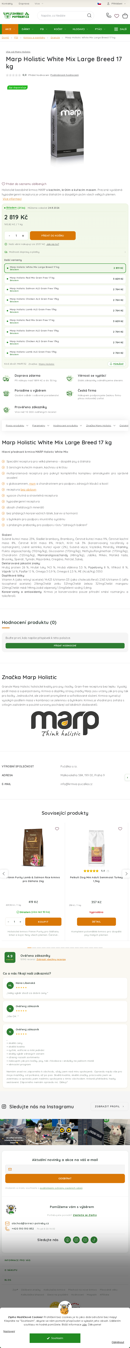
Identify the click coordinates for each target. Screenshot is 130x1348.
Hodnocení (77, 1294)
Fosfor (23, 571)
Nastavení (9, 1331)
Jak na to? (52, 244)
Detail (96, 921)
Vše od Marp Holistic (18, 51)
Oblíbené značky (31, 1289)
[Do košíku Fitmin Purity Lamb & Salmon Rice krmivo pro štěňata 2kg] (43, 922)
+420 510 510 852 (109, 15)
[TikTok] (94, 1239)
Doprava (24, 3)
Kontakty (7, 3)
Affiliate (104, 1294)
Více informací (12, 199)
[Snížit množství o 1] (9, 236)
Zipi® (15, 1289)
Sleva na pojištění (57, 1294)
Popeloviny (95, 567)
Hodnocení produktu (65, 425)
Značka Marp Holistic (98, 425)
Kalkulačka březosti (32, 1294)
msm (32, 483)
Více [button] (37, 3)
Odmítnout (118, 1342)
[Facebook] (67, 1239)
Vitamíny (122, 547)
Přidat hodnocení (65, 645)
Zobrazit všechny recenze (51, 959)
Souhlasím (57, 1338)
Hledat (89, 15)
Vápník (6, 571)
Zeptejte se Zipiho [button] (85, 1215)
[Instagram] (76, 1239)
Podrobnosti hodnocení (64, 74)
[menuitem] (10, 29)
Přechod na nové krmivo (82, 1289)
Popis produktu (15, 425)
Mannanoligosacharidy (53, 555)
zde (84, 1324)
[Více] (120, 29)
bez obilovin (28, 489)
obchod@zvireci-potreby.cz (30, 1223)
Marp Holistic (47, 363)
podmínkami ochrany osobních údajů (61, 1188)
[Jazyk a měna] (99, 3)
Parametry (38, 425)
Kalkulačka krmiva (54, 1289)
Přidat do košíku (52, 235)
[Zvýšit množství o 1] (23, 236)
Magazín (92, 1294)
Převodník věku (108, 1289)
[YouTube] (85, 1239)
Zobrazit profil (107, 1106)
